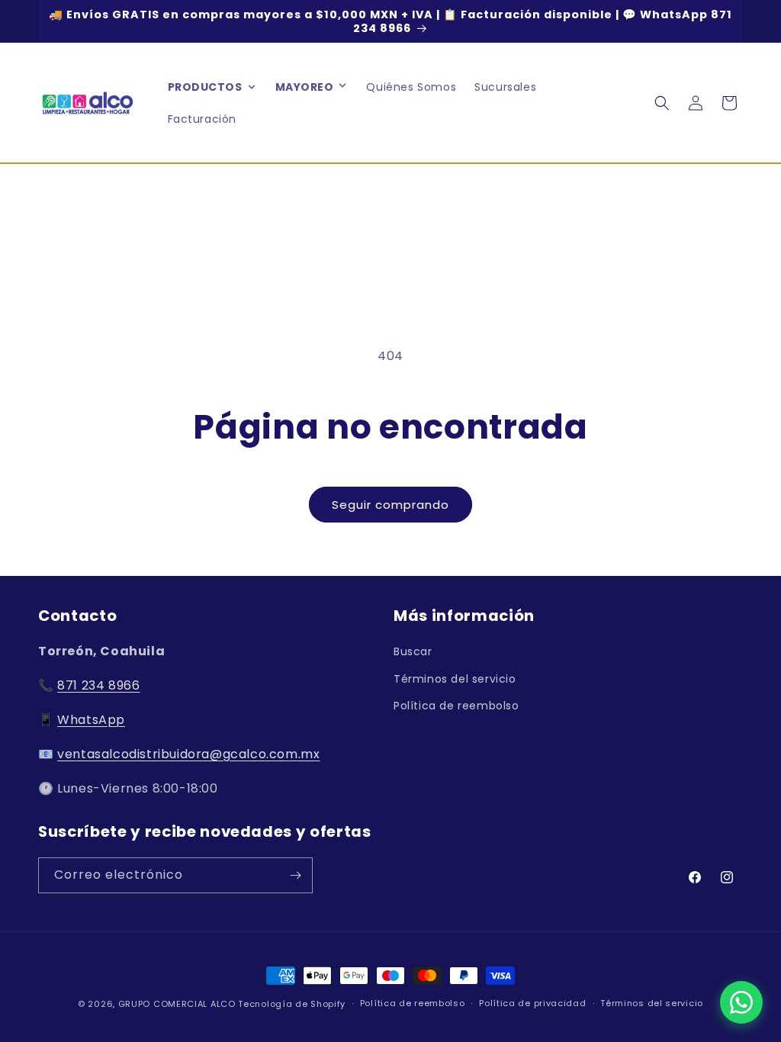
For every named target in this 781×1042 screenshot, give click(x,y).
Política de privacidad (532, 1003)
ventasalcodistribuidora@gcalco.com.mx (188, 754)
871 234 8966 (98, 685)
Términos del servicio (455, 679)
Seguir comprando (390, 505)
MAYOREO (304, 87)
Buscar (413, 651)
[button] (342, 87)
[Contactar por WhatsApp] (741, 1002)
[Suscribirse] (295, 875)
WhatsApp (91, 719)
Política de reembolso (456, 705)
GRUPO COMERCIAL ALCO (177, 1004)
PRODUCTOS (205, 87)
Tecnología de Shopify (292, 1004)
